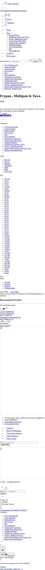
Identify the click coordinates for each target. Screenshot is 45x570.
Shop (8, 33)
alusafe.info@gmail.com (12, 422)
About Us (10, 53)
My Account (11, 56)
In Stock (7, 286)
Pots (10, 49)
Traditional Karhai (15, 45)
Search (35, 61)
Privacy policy (11, 439)
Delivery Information (14, 431)
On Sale (7, 282)
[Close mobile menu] (1, 508)
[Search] (5, 26)
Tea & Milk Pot (14, 51)
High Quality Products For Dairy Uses (17, 87)
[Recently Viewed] (6, 489)
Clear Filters (15, 292)
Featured (7, 284)
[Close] (1, 500)
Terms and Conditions (14, 433)
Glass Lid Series (10, 67)
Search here (4, 61)
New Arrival (8, 71)
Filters (4, 114)
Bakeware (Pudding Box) (13, 89)
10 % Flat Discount (15, 47)
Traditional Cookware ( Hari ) (19, 37)
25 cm (2, 323)
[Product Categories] (5, 16)
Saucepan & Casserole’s (17, 43)
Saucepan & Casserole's (12, 77)
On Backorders (9, 288)
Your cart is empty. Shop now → (11, 569)
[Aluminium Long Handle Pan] (22, 313)
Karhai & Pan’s (14, 35)
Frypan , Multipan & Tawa (18, 39)
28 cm (6, 323)
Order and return (12, 436)
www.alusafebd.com (11, 424)
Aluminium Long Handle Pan (10, 317)
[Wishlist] (2, 310)
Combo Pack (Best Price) (17, 41)
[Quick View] (6, 310)
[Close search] (2, 498)
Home (9, 30)
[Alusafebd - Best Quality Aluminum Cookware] (13, 11)
